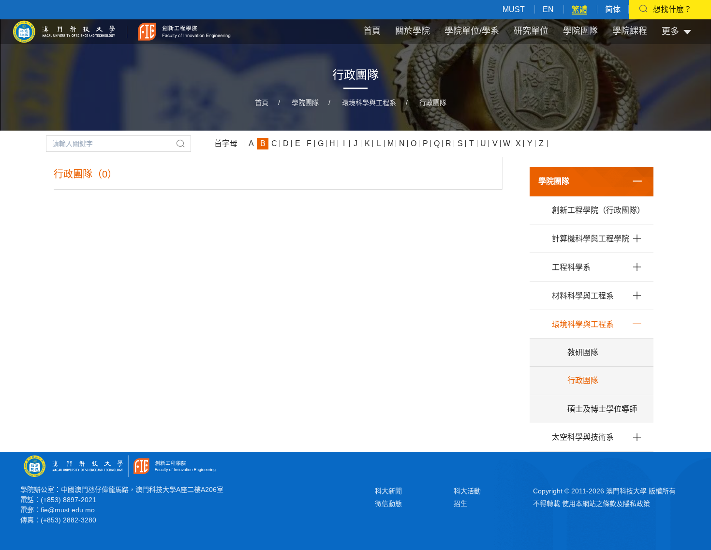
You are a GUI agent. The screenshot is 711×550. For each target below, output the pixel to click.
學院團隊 (580, 31)
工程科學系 (571, 267)
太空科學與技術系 (583, 437)
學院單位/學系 (471, 31)
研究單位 (531, 31)
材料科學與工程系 (583, 296)
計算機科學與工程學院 (590, 239)
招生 (460, 503)
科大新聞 (388, 491)
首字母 (225, 143)
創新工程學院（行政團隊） (598, 210)
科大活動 (467, 491)
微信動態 (388, 503)
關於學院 (412, 31)
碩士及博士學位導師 (602, 409)
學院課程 (629, 31)
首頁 (372, 31)
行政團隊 (432, 102)
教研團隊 (582, 352)
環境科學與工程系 (369, 102)
